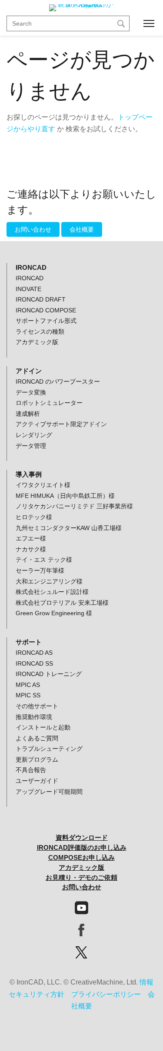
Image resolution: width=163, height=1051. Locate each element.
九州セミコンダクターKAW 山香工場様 (69, 527)
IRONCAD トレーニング (49, 673)
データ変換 (31, 392)
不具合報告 (31, 769)
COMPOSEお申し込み (81, 857)
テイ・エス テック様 (44, 559)
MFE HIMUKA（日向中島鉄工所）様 (65, 495)
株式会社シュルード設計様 (52, 591)
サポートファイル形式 (46, 320)
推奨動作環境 (34, 716)
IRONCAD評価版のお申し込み (81, 847)
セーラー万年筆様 (40, 570)
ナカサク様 (31, 549)
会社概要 (82, 229)
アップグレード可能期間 (49, 791)
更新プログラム (37, 759)
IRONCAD (29, 278)
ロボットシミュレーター (49, 402)
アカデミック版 (37, 341)
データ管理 (31, 445)
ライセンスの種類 (40, 331)
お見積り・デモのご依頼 (81, 877)
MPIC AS (28, 684)
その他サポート (37, 706)
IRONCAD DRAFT (41, 299)
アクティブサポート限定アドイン (61, 424)
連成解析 (28, 413)
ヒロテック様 (34, 517)
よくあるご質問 (37, 738)
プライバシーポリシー (106, 994)
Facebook (81, 930)
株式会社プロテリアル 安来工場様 (62, 602)
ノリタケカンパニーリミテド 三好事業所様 (74, 506)
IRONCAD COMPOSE (46, 310)
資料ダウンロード (82, 837)
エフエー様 (31, 538)
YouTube (81, 908)
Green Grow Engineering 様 (54, 613)
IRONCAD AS (34, 652)
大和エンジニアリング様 (49, 581)
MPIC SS (28, 695)
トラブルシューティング (49, 748)
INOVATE (28, 288)
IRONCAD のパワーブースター (58, 381)
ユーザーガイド (37, 780)
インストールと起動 (43, 727)
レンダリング (34, 434)
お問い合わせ (33, 229)
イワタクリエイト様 (43, 484)
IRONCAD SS (34, 663)
